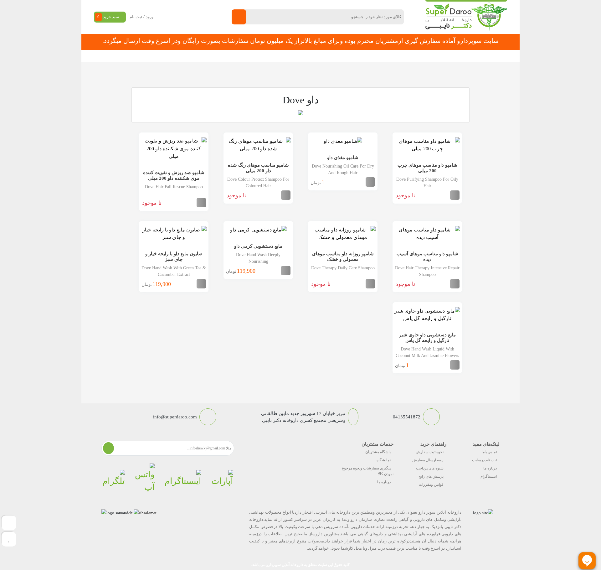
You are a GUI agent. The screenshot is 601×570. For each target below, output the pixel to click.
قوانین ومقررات (431, 484)
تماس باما (489, 452)
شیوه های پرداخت (430, 468)
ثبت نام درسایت (484, 460)
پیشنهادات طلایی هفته (307, 56)
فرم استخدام (266, 56)
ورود (149, 16)
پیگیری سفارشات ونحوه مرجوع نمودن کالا (367, 471)
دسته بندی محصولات (468, 56)
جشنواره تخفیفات (352, 56)
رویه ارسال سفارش (428, 460)
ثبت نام (136, 16)
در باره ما (207, 56)
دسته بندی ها (389, 56)
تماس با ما (235, 56)
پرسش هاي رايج (431, 476)
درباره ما (490, 468)
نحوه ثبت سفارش (173, 56)
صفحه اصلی (422, 56)
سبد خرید (108, 16)
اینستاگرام (488, 476)
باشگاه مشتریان (378, 452)
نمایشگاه (384, 460)
